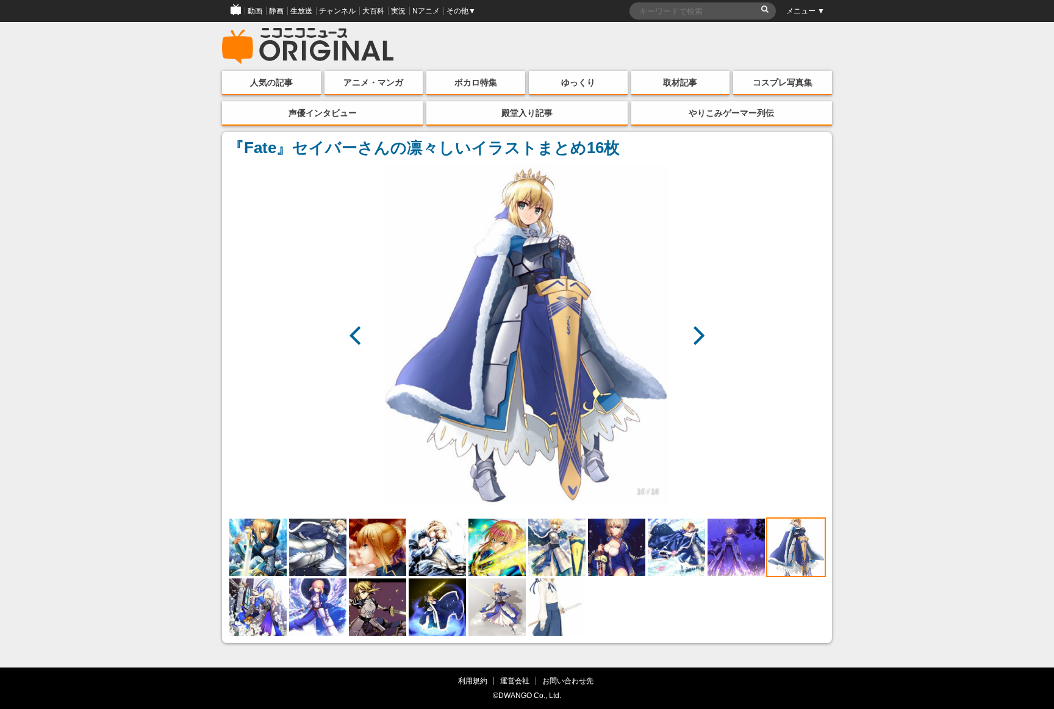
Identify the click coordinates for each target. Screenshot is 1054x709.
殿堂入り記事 (527, 113)
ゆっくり (578, 82)
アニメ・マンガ (373, 82)
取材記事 (680, 82)
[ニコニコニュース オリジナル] (308, 46)
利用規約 (472, 681)
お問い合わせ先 (567, 681)
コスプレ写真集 (782, 82)
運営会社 (514, 681)
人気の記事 (271, 82)
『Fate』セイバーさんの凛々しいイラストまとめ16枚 (424, 148)
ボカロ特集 (475, 82)
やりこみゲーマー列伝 (731, 113)
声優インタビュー (323, 113)
